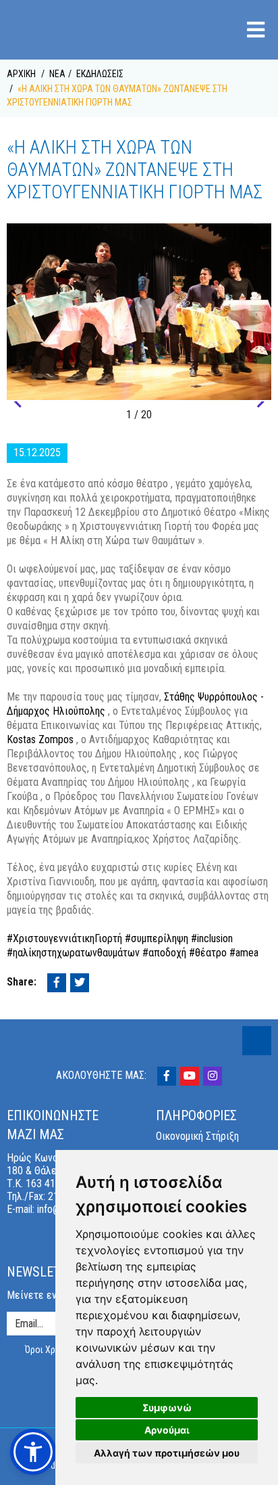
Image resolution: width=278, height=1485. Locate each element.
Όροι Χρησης (50, 1349)
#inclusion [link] (212, 938)
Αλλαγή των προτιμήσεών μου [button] (167, 1453)
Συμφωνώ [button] (167, 1407)
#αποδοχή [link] (164, 952)
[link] (40, 739)
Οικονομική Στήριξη (197, 1136)
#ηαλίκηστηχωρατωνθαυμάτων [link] (73, 952)
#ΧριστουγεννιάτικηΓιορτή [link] (64, 938)
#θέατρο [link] (208, 952)
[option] (139, 311)
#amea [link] (243, 952)
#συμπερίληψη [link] (156, 938)
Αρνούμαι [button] (167, 1430)
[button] (17, 402)
